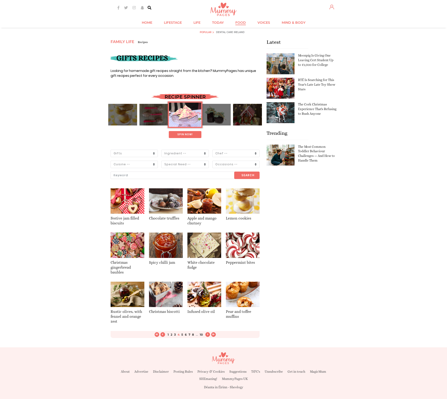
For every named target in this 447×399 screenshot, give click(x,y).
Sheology (236, 387)
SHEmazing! (208, 379)
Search (247, 175)
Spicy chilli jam (162, 262)
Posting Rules (183, 371)
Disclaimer (161, 371)
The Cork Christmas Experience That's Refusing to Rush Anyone (317, 108)
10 (201, 334)
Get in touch (296, 371)
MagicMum (318, 371)
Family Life (122, 42)
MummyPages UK (235, 379)
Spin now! (185, 134)
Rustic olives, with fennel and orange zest (126, 316)
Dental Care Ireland (230, 32)
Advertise (141, 371)
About (125, 371)
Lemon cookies (238, 218)
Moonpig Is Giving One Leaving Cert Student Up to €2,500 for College (315, 60)
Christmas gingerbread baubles (121, 267)
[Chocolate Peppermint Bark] (185, 115)
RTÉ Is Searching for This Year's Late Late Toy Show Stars (316, 84)
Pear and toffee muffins (238, 314)
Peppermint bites (240, 262)
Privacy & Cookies (211, 371)
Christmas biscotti (164, 311)
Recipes (143, 42)
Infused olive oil (201, 311)
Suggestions (238, 371)
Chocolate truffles (164, 218)
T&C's (255, 371)
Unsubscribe (274, 371)
